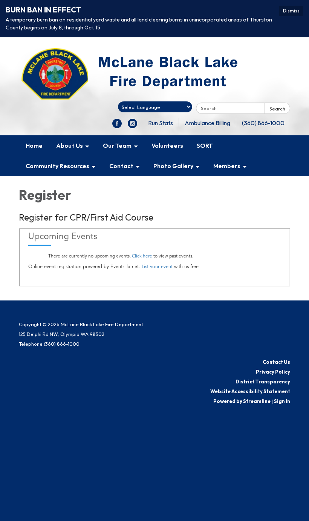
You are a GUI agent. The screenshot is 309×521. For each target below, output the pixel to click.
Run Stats (160, 123)
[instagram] (132, 126)
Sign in (282, 401)
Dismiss (291, 11)
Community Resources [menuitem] (57, 166)
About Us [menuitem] (69, 145)
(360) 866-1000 (263, 123)
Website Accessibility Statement (250, 391)
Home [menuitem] (34, 145)
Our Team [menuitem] (117, 145)
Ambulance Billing (207, 123)
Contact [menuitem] (121, 166)
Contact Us (276, 362)
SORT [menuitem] (205, 145)
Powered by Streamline (242, 401)
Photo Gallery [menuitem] (173, 166)
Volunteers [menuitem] (167, 145)
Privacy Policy (273, 372)
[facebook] (117, 126)
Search (277, 109)
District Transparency (263, 381)
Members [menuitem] (226, 166)
